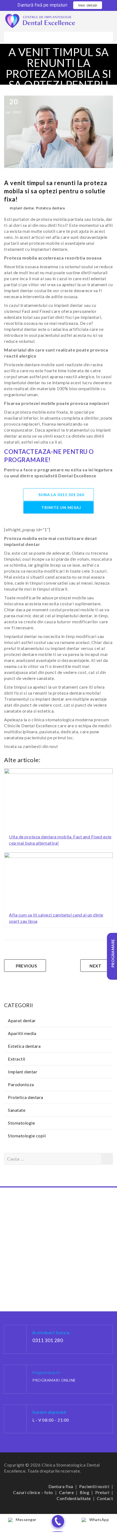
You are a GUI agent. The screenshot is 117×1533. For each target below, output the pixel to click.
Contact (105, 1498)
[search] (111, 15)
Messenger (26, 1519)
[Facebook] (41, 1512)
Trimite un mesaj (61, 507)
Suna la (61, 494)
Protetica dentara (50, 208)
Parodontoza (21, 1084)
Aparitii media (22, 1033)
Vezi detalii (87, 5)
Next (95, 965)
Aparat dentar (22, 1020)
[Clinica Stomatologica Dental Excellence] (40, 21)
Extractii (16, 1058)
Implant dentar (22, 208)
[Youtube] (76, 1512)
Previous (26, 965)
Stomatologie (21, 1122)
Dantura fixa (60, 1486)
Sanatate (16, 1110)
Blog (84, 1492)
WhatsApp (99, 1519)
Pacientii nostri (94, 1486)
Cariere (66, 1492)
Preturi (102, 1492)
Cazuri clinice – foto (33, 1492)
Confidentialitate (74, 1498)
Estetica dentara (24, 1046)
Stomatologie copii (27, 1135)
